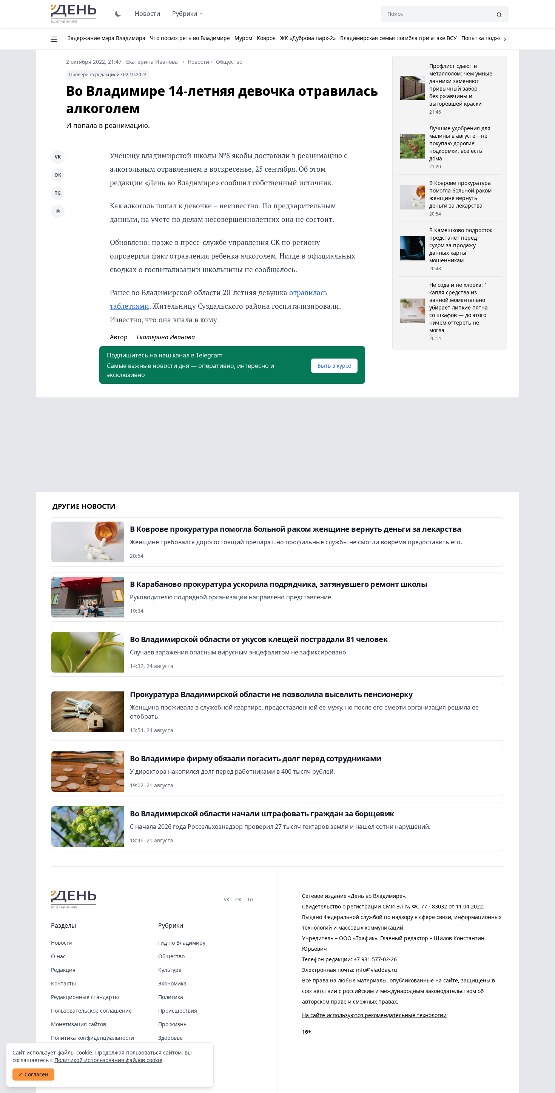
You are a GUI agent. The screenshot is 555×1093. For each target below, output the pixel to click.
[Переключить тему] (118, 13)
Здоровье (170, 1037)
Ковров (266, 38)
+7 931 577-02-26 (375, 959)
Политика (170, 997)
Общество (229, 61)
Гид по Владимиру (181, 942)
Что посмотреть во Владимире (190, 38)
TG (58, 193)
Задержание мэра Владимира (106, 38)
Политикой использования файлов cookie (108, 1060)
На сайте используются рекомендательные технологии (374, 1015)
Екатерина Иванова (152, 61)
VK (58, 157)
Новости (147, 13)
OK (57, 175)
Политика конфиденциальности (92, 1037)
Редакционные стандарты (85, 997)
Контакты (63, 983)
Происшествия (177, 1010)
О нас (58, 956)
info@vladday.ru (376, 969)
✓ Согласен (33, 1074)
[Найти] (499, 14)
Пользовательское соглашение (91, 1010)
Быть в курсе (334, 365)
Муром (243, 38)
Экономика (172, 983)
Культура (170, 969)
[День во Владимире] (75, 900)
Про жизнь (172, 1024)
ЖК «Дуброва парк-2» (308, 38)
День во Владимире (75, 14)
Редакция (63, 969)
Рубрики (184, 13)
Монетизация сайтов (78, 1024)
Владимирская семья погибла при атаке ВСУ (398, 38)
